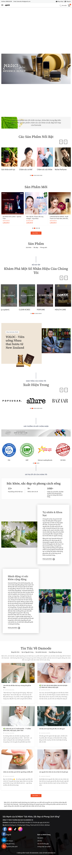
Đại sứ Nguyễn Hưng (8, 844)
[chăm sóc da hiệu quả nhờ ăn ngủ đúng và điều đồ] (18, 759)
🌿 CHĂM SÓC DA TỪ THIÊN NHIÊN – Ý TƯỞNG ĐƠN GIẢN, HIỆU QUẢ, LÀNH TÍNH (17, 730)
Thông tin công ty (8, 841)
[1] (60, 400)
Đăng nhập (60, 1)
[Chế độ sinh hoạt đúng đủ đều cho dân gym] (54, 716)
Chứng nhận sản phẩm (44, 847)
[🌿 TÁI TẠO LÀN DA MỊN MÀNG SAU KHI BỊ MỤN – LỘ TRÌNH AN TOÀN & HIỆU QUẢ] (54, 673)
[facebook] (5, 829)
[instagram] (20, 829)
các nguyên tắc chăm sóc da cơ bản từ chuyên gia (53, 772)
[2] (36, 400)
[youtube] (10, 829)
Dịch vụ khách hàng (43, 835)
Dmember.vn (51, 853)
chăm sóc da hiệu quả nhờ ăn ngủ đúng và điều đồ (18, 772)
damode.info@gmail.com (23, 1)
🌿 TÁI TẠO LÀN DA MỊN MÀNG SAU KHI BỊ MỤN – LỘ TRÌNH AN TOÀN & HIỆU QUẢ (53, 686)
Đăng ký (68, 1)
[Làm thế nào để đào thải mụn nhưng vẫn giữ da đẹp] (18, 673)
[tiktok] (15, 829)
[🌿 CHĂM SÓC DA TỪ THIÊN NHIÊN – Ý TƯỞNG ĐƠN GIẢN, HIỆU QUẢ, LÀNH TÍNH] (18, 716)
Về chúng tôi (7, 835)
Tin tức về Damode (36, 648)
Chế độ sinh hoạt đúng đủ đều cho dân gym (52, 729)
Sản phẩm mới (36, 187)
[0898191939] (4, 846)
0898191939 (9, 1)
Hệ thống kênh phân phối (10, 847)
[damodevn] (7, 5)
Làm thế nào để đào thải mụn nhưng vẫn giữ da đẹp (17, 686)
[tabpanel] (10, 159)
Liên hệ (39, 841)
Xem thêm (35, 233)
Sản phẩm (36, 243)
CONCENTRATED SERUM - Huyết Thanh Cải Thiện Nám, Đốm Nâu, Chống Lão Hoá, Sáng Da (12, 218)
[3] (12, 400)
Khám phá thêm (47, 559)
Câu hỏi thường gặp (43, 844)
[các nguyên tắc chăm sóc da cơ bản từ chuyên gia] (54, 759)
